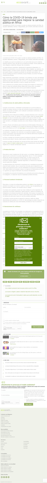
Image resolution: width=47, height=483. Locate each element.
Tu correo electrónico (18, 241)
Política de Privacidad (18, 256)
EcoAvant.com (16, 249)
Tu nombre (16, 237)
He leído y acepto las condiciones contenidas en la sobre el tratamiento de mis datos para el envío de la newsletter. (23, 259)
